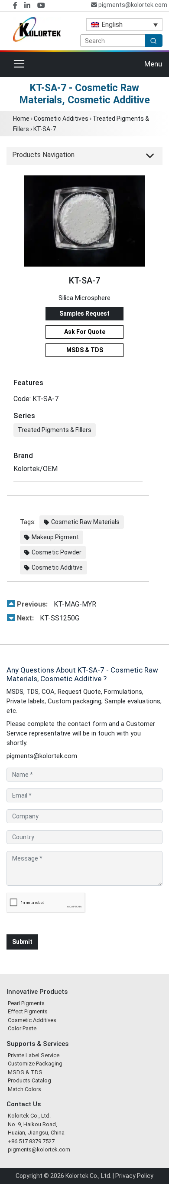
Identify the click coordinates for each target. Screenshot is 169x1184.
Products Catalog (29, 1080)
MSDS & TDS (84, 349)
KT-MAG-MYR (56, 604)
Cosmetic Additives (61, 118)
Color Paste (22, 1028)
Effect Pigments (28, 1011)
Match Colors (24, 1089)
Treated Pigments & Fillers (54, 429)
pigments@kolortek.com (132, 4)
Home (21, 118)
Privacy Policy (134, 1175)
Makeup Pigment (55, 537)
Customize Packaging (35, 1063)
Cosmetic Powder (56, 552)
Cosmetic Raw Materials (85, 521)
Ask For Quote (84, 331)
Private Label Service (33, 1055)
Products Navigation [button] (43, 155)
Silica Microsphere (84, 298)
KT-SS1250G (48, 618)
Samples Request (84, 313)
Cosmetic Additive (57, 567)
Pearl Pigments (26, 1003)
